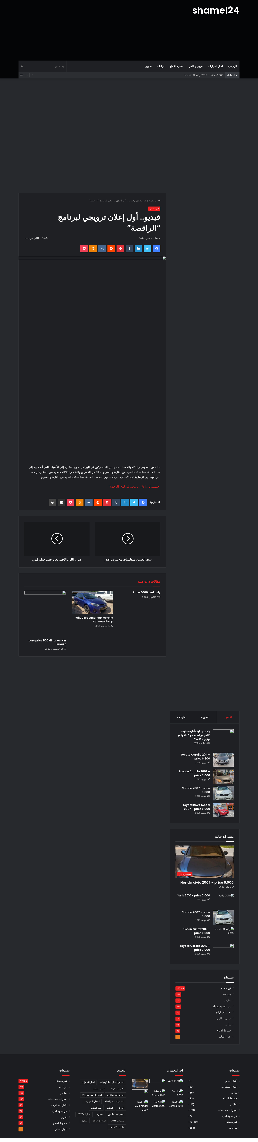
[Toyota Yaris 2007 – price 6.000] (157, 1083)
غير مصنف (141, 200)
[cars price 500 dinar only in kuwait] (45, 614)
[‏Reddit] (111, 248)
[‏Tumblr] (129, 248)
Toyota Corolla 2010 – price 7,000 (194, 948)
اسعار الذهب (99, 1088)
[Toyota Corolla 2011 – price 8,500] (223, 760)
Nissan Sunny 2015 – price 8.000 (204, 75)
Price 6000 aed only (146, 592)
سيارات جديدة (99, 1120)
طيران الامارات (117, 1127)
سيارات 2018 (117, 1120)
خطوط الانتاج (176, 66)
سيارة (84, 1120)
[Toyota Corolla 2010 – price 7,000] (223, 951)
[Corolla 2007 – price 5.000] (223, 793)
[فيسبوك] (156, 248)
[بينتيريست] (120, 248)
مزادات (161, 66)
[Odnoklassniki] (93, 248)
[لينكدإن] (138, 248)
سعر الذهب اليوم (116, 1114)
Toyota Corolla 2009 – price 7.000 (194, 773)
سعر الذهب (96, 1107)
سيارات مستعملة (221, 1006)
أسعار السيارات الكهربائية (112, 1082)
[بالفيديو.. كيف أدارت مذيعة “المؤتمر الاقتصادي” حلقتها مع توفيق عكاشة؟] (223, 739)
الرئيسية (232, 66)
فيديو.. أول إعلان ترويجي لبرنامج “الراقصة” (133, 486)
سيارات (99, 1114)
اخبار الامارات (88, 1082)
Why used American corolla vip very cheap (94, 619)
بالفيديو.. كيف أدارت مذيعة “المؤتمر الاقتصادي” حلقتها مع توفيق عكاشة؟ (194, 735)
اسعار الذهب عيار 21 (92, 1095)
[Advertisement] (91, 30)
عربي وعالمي (196, 66)
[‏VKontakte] (102, 248)
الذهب (110, 1107)
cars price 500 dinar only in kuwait (47, 642)
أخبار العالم (225, 1036)
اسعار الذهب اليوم (115, 1095)
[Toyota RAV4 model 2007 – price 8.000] (223, 810)
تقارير (149, 66)
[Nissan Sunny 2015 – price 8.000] (223, 934)
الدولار (121, 1107)
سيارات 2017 (83, 1114)
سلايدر (227, 1000)
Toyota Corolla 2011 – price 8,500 (195, 756)
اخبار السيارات (215, 66)
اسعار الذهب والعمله (114, 1101)
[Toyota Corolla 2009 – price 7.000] (223, 777)
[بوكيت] (84, 248)
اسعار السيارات (92, 1101)
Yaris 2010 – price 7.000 (193, 895)
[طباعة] (52, 502)
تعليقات (181, 717)
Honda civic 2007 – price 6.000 (207, 882)
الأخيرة (205, 717)
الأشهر (228, 717)
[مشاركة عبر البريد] (61, 502)
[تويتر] (147, 248)
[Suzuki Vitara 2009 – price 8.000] (157, 1104)
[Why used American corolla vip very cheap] (92, 602)
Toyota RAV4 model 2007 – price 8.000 (196, 807)
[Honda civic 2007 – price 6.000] (140, 1083)
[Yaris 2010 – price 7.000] (223, 901)
